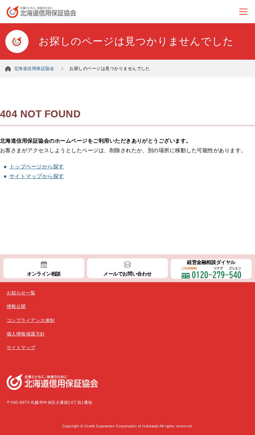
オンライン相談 (44, 274)
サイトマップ (21, 347)
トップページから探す (36, 166)
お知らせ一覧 (21, 292)
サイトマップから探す (36, 176)
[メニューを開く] (243, 11)
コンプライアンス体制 (31, 320)
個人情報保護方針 (26, 334)
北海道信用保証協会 (34, 68)
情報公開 (16, 306)
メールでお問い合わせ (127, 274)
